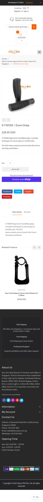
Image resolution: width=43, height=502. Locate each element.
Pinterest (7, 196)
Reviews (27, 212)
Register (17, 11)
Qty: (3, 163)
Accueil (4, 59)
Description (17, 212)
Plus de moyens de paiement (21, 175)
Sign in (26, 11)
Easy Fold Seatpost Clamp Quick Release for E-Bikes (21, 294)
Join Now (29, 3)
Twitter (18, 191)
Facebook (7, 191)
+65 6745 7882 (27, 20)
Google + (28, 191)
